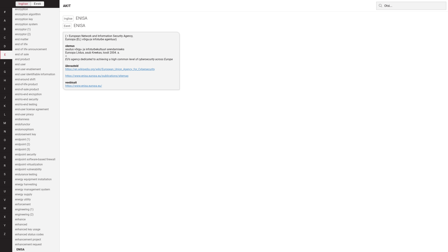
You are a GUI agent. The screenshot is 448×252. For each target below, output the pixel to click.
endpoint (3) (22, 149)
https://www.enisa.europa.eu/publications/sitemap (96, 76)
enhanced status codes (29, 234)
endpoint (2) (22, 144)
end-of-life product (26, 84)
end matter (21, 39)
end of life (21, 44)
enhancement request (28, 244)
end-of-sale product (27, 89)
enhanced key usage (27, 229)
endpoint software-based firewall (35, 159)
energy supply (23, 194)
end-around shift (25, 79)
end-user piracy (24, 114)
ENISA (20, 249)
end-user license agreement (32, 109)
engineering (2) (24, 214)
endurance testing (26, 174)
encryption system (26, 24)
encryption (21, 9)
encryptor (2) (23, 34)
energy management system (32, 189)
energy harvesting (26, 184)
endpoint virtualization (29, 164)
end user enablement (28, 69)
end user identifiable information (35, 74)
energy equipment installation (33, 179)
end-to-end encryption (28, 94)
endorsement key (25, 134)
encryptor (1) (23, 29)
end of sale (22, 54)
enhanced (21, 224)
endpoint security (25, 154)
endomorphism (24, 129)
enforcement (23, 204)
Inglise (23, 3)
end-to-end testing (26, 104)
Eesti (37, 3)
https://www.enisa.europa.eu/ (83, 86)
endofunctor (22, 124)
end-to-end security (26, 99)
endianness (22, 119)
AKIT (67, 6)
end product (22, 59)
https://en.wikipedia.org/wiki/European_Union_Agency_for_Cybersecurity (110, 69)
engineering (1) (24, 209)
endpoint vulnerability (28, 169)
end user (20, 64)
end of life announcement (31, 49)
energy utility (23, 199)
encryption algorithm (28, 14)
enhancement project (28, 239)
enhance (20, 219)
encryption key (24, 19)
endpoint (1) (22, 139)
